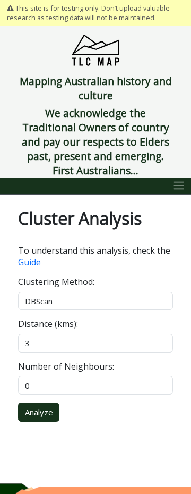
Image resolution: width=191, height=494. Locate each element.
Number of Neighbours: (66, 366)
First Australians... (95, 170)
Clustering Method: (56, 282)
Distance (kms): (48, 324)
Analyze (39, 412)
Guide (29, 262)
